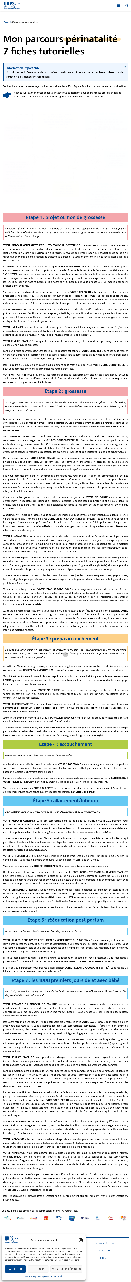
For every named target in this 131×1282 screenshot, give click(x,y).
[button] (80, 1240)
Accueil (7, 22)
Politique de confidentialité (50, 1276)
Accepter (15, 1268)
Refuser (38, 1268)
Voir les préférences (66, 1268)
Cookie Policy (30, 1276)
